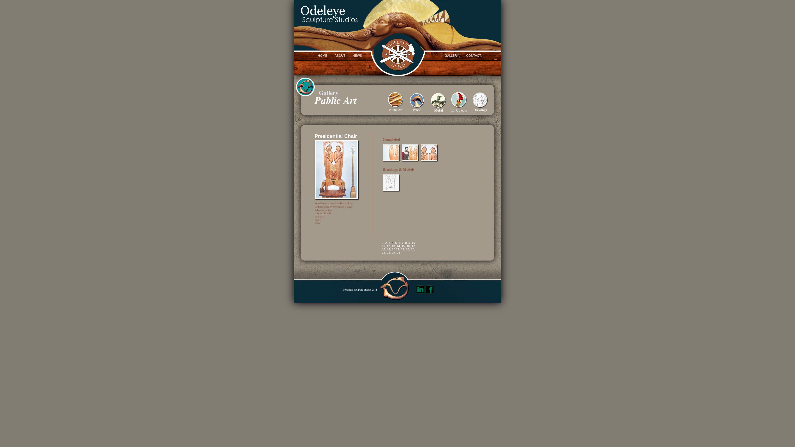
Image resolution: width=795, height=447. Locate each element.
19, (389, 249)
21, (398, 249)
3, (390, 242)
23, (408, 249)
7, (403, 242)
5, (396, 242)
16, (409, 246)
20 (393, 249)
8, (406, 242)
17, (414, 246)
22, (403, 249)
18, (384, 249)
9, (409, 242)
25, (384, 252)
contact (473, 55)
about (340, 55)
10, (414, 242)
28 (398, 252)
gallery (452, 55)
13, (394, 246)
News (357, 55)
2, (386, 242)
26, (389, 252)
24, (413, 249)
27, (394, 252)
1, (383, 242)
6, (400, 242)
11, (384, 246)
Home (322, 55)
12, (389, 246)
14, (399, 246)
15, (404, 246)
